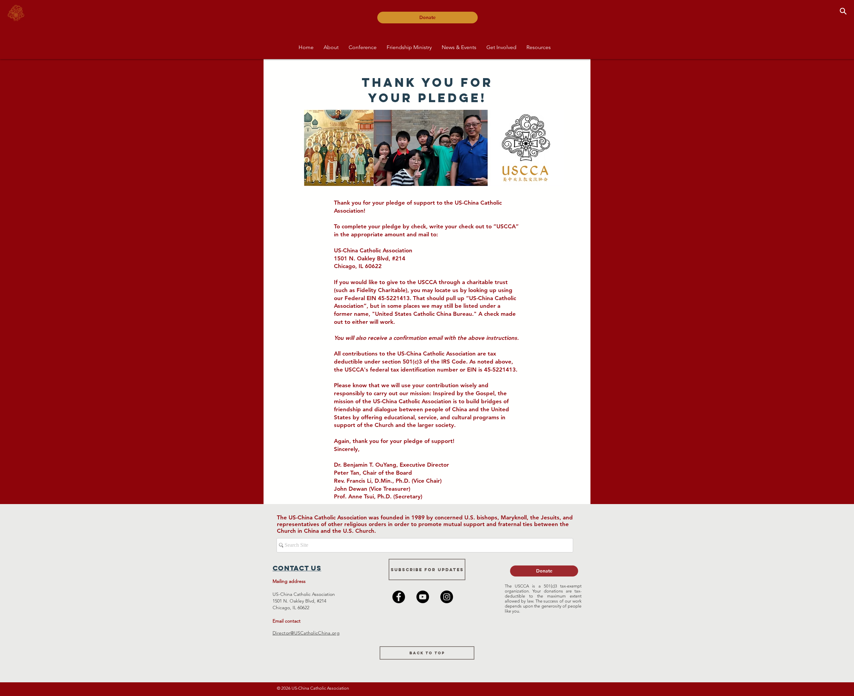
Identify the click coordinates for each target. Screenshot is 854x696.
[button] (331, 47)
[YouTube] (422, 597)
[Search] (843, 11)
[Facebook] (398, 597)
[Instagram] (446, 597)
